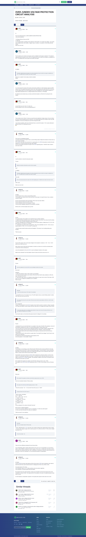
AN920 (19, 50)
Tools (26, 4)
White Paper (39, 528)
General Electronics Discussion (29, 491)
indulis (19, 440)
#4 (55, 64)
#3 (55, 51)
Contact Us (20, 522)
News (37, 519)
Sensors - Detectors (60, 526)
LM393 (40, 463)
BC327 (22, 357)
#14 (55, 284)
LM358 (40, 142)
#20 (55, 457)
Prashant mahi (24, 500)
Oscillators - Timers (49, 526)
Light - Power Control (60, 524)
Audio (47, 519)
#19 (55, 440)
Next (22, 24)
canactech (19, 499)
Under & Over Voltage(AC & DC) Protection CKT (27, 502)
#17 (55, 369)
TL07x (26, 427)
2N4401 (26, 357)
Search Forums (18, 20)
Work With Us (25, 522)
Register (64, 1)
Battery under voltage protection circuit (26, 498)
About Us (15, 522)
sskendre (19, 503)
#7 (55, 113)
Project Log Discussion (28, 495)
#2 (55, 28)
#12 (55, 238)
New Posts (25, 20)
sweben (19, 495)
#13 (55, 258)
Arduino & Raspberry (60, 519)
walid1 (17, 17)
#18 (55, 417)
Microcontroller (59, 521)
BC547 (29, 305)
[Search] (59, 2)
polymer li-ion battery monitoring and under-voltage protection (30, 506)
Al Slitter (19, 491)
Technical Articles (39, 524)
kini (22, 504)
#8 (55, 133)
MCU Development (49, 521)
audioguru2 (20, 133)
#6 (55, 101)
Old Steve (23, 496)
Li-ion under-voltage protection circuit (26, 494)
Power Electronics (28, 499)
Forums (21, 4)
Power (47, 524)
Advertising (30, 522)
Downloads (38, 530)
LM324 (19, 142)
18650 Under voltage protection (24, 490)
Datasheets (37, 4)
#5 (55, 83)
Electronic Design (28, 507)
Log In (69, 1)
